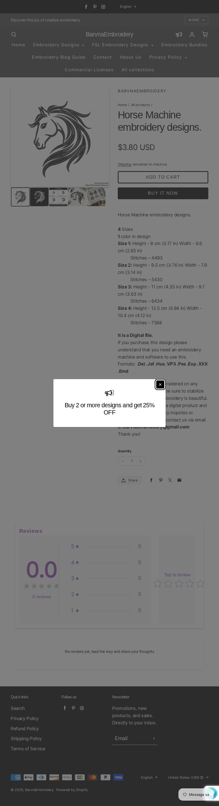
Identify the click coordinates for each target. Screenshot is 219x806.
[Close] (160, 385)
